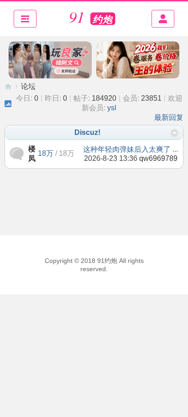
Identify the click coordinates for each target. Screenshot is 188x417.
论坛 (28, 86)
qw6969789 (158, 158)
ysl (111, 108)
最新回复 (168, 117)
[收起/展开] (174, 133)
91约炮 (8, 86)
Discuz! (87, 132)
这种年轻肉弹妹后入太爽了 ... (130, 149)
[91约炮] (94, 18)
